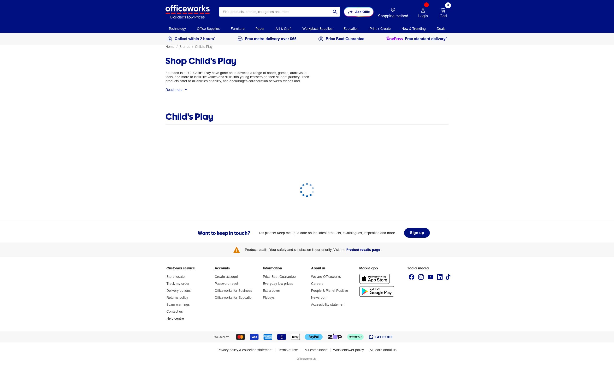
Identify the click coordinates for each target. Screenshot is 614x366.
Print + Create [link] (380, 29)
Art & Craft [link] (283, 29)
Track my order (177, 283)
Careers (317, 283)
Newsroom (319, 297)
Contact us (174, 311)
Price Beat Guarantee (279, 277)
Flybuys (269, 297)
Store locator (176, 277)
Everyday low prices (278, 283)
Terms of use (288, 350)
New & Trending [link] (413, 29)
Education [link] (351, 29)
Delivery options (178, 290)
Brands (184, 47)
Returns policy (177, 297)
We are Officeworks (326, 277)
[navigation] (177, 28)
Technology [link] (177, 29)
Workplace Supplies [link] (317, 29)
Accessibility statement (328, 304)
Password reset (226, 283)
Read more (174, 90)
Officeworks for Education (234, 297)
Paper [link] (260, 29)
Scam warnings (178, 304)
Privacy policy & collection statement (245, 350)
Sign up (417, 232)
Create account (226, 277)
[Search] (335, 12)
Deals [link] (441, 29)
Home (170, 47)
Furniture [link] (238, 29)
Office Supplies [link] (208, 29)
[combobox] (279, 12)
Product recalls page (363, 250)
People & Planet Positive (329, 290)
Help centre (175, 318)
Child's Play (204, 47)
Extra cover (271, 290)
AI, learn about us (383, 350)
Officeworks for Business (233, 290)
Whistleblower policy (348, 350)
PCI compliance (315, 350)
